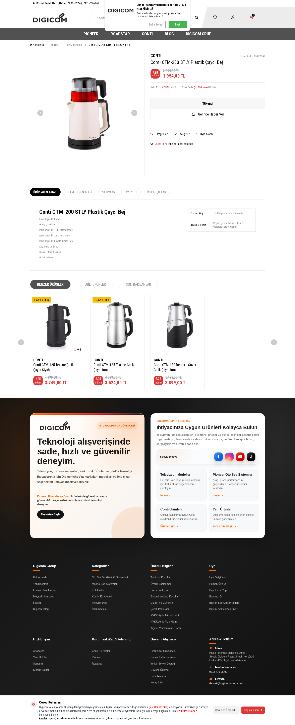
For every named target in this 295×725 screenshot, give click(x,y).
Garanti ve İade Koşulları (165, 596)
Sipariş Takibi (41, 669)
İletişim (37, 602)
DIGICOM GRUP (199, 34)
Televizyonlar (99, 602)
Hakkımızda (40, 577)
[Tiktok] (251, 456)
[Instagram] (229, 456)
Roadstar (97, 663)
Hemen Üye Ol (217, 583)
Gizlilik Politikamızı (186, 711)
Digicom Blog (41, 608)
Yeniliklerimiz (40, 583)
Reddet (43, 718)
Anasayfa (38, 44)
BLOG (169, 34)
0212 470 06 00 (218, 671)
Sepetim (38, 663)
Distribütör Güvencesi (163, 650)
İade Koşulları (157, 192)
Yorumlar (108, 192)
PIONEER (91, 34)
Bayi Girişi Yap (218, 590)
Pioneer (96, 657)
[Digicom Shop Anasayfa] (55, 425)
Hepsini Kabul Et (253, 710)
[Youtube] (240, 456)
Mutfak (55, 44)
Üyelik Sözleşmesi (161, 583)
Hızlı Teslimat (159, 676)
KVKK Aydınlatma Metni (165, 615)
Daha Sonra (155, 24)
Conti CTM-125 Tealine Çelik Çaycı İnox (114, 367)
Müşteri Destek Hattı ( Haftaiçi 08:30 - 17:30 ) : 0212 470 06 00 (67, 3)
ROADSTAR (120, 34)
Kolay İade (157, 682)
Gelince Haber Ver (211, 114)
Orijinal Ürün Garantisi (163, 657)
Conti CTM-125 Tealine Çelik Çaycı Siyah (53, 367)
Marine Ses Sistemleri (105, 583)
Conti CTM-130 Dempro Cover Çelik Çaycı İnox (175, 367)
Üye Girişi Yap (217, 577)
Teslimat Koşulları (161, 577)
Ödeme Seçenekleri (79, 192)
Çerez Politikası (160, 608)
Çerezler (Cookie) (158, 707)
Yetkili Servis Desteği (163, 663)
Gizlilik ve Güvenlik (162, 602)
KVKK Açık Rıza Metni (164, 621)
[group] (87, 113)
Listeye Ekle (161, 134)
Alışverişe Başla (50, 514)
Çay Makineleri (74, 44)
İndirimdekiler (99, 608)
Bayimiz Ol (215, 596)
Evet (177, 24)
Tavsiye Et (184, 134)
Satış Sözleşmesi (161, 590)
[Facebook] (218, 456)
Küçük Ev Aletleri (102, 596)
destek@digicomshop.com (226, 683)
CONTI (147, 34)
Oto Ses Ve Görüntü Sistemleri (110, 577)
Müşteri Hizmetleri (43, 596)
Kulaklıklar (98, 590)
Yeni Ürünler (40, 657)
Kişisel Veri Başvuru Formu (166, 628)
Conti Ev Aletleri (101, 650)
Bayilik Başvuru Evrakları (224, 602)
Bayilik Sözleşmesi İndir (223, 608)
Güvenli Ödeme (160, 669)
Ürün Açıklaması (45, 192)
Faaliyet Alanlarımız (44, 590)
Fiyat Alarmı (206, 134)
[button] (40, 113)
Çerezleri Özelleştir (225, 710)
